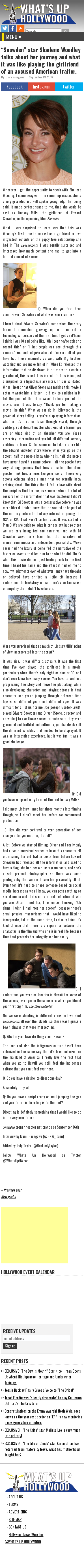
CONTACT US (17, 1527)
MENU (12, 36)
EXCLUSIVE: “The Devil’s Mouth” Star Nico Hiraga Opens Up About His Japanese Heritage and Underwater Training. (43, 1376)
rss (20, 28)
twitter (4, 28)
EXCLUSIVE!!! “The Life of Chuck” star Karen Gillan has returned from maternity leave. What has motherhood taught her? (42, 1449)
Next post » (8, 1196)
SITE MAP (15, 1519)
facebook (12, 28)
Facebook (14, 86)
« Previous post (11, 1190)
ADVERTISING (18, 1512)
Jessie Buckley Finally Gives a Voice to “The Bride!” (39, 1390)
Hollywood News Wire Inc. (26, 1534)
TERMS (13, 1504)
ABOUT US (16, 1497)
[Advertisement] (34, 1235)
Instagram (41, 86)
